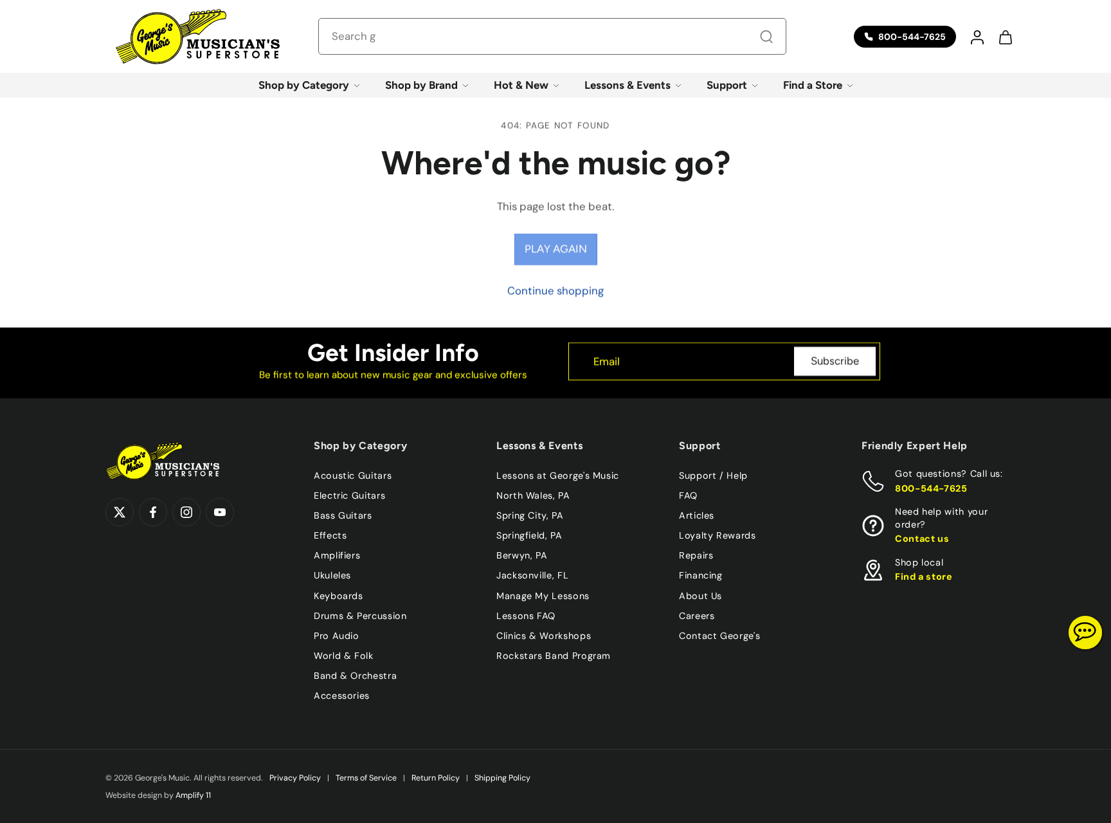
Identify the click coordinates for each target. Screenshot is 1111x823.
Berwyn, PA (521, 555)
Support (727, 85)
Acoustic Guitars (353, 475)
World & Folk (344, 655)
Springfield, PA (529, 535)
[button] (976, 37)
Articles (696, 515)
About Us (700, 595)
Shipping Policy (502, 778)
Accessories (342, 695)
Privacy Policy (295, 778)
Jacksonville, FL (532, 575)
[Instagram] (186, 512)
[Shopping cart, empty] (1005, 37)
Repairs (696, 555)
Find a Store (812, 85)
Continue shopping (555, 291)
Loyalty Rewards (717, 535)
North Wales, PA (533, 495)
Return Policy (435, 778)
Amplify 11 (193, 795)
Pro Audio (336, 635)
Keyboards (338, 595)
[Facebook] (153, 512)
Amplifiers (337, 555)
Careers (696, 615)
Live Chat (1085, 632)
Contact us (922, 538)
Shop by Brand (421, 85)
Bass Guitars (343, 515)
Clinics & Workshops (543, 635)
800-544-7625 (931, 488)
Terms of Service (366, 778)
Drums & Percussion (360, 615)
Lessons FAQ (526, 615)
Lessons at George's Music (557, 475)
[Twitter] (119, 512)
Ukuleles (332, 575)
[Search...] (766, 37)
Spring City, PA (530, 515)
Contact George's (719, 635)
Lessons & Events (627, 85)
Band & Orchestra (355, 675)
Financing (701, 575)
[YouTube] (220, 512)
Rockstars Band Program (553, 655)
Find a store (924, 576)
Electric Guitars (349, 495)
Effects (330, 535)
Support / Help (713, 475)
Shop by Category (303, 85)
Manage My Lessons (543, 595)
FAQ (688, 495)
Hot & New (521, 85)
